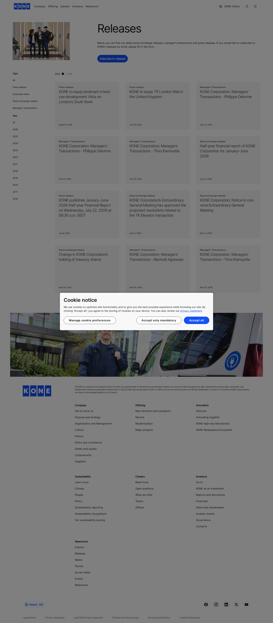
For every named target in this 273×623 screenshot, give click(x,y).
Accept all (196, 320)
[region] (136, 311)
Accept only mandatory (159, 320)
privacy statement (191, 310)
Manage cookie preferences (90, 320)
